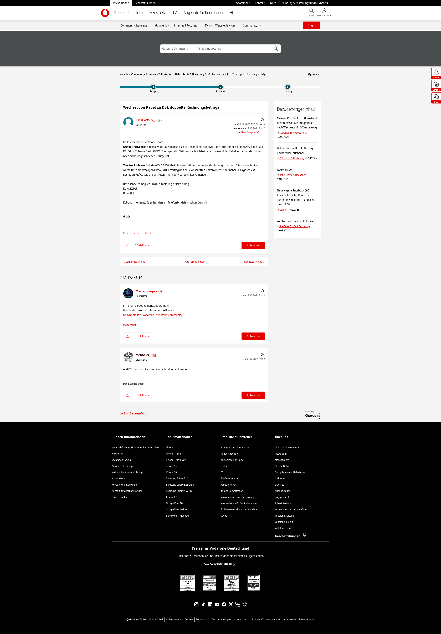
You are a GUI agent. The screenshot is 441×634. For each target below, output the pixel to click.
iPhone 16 (171, 472)
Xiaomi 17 (171, 497)
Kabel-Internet (228, 484)
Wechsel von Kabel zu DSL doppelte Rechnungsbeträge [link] (237, 74)
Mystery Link (129, 324)
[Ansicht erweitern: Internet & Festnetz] (200, 26)
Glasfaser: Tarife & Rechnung (294, 226)
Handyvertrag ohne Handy (234, 447)
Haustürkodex (119, 478)
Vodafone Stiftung (284, 515)
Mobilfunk (121, 13)
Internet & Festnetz (151, 13)
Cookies (189, 619)
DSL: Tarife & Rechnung (291, 158)
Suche (223, 515)
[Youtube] (217, 606)
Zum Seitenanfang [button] (135, 413)
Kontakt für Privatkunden (125, 484)
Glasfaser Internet (229, 478)
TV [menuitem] (206, 25)
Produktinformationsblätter (266, 619)
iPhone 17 (171, 447)
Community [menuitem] (250, 25)
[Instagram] (196, 606)
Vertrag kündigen (221, 619)
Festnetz (225, 466)
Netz (273, 3)
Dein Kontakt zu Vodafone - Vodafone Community (152, 315)
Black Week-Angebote (177, 515)
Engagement (282, 497)
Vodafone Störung (121, 459)
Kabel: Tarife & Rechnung (189, 74)
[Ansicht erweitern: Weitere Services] (238, 26)
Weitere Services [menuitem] (225, 25)
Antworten (253, 245)
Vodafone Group (283, 528)
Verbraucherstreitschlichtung (127, 472)
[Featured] (237, 606)
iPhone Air (171, 466)
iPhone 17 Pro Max (176, 459)
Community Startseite (134, 25)
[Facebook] (224, 606)
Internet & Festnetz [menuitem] (185, 25)
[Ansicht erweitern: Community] (259, 26)
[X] (231, 606)
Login (311, 25)
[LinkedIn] (210, 606)
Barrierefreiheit (307, 619)
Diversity (279, 484)
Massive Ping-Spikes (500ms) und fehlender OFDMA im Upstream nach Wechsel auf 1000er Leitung (297, 122)
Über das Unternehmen (287, 447)
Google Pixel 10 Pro (176, 509)
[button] (127, 245)
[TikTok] (203, 606)
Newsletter (118, 453)
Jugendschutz (241, 619)
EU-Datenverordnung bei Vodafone (239, 509)
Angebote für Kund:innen (203, 13)
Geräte (283, 209)
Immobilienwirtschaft (231, 490)
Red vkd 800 (284, 169)
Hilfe (233, 13)
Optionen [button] (313, 74)
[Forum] (244, 606)
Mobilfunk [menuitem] (161, 25)
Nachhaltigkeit (282, 490)
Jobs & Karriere (283, 503)
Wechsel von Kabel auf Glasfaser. (296, 221)
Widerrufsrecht (174, 619)
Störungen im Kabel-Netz (293, 132)
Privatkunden (121, 3)
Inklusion (280, 478)
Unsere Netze (282, 466)
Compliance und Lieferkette (290, 472)
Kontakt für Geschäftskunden (127, 490)
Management (282, 459)
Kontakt (260, 3)
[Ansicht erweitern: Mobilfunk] (169, 26)
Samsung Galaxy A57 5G (179, 490)
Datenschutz (202, 619)
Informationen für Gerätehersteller (239, 503)
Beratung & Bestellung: (304, 3)
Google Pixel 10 (174, 503)
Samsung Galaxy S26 (177, 478)
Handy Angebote (229, 453)
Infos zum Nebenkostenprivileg (237, 497)
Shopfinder (242, 3)
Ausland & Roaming (122, 466)
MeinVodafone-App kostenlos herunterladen (135, 447)
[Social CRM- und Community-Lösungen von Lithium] (312, 414)
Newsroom (281, 453)
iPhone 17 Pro (173, 453)
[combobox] (237, 48)
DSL (222, 472)
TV (175, 13)
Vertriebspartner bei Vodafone (291, 509)
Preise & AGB (156, 619)
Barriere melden (120, 497)
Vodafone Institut (284, 521)
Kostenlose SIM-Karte (232, 459)
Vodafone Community (132, 74)
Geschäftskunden (145, 3)
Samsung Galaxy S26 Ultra (180, 484)
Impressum (290, 619)
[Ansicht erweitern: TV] (210, 26)
